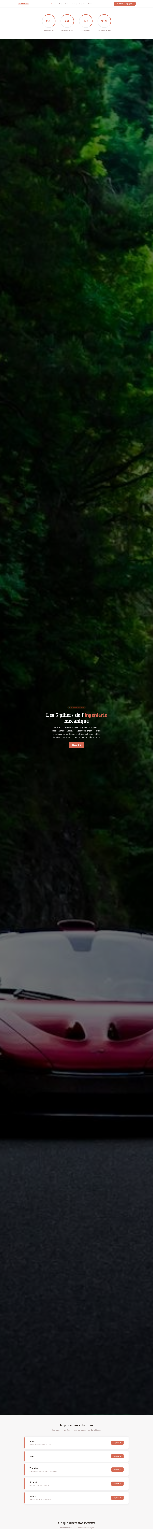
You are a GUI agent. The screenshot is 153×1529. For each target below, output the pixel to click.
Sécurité (82, 4)
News (67, 4)
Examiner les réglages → (125, 4)
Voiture (90, 4)
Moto (60, 4)
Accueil (53, 4)
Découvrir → (76, 745)
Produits (74, 4)
